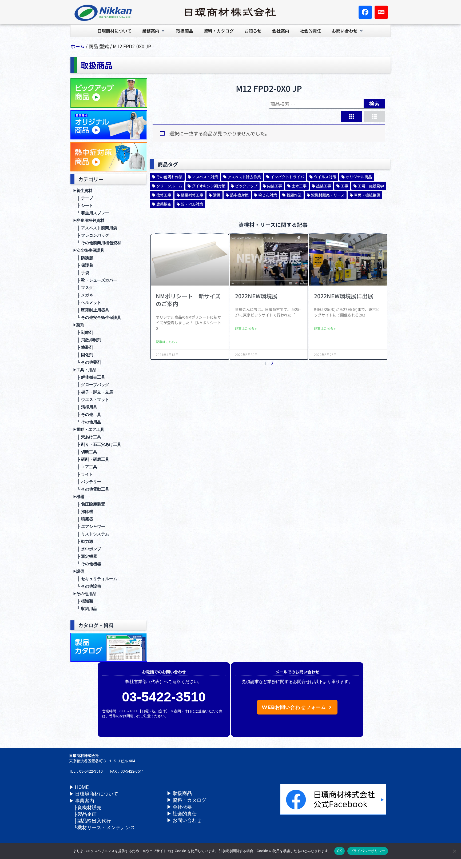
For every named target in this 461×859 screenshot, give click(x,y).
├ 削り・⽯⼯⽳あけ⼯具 (97, 444)
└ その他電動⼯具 (91, 489)
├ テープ (83, 198)
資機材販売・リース (327, 195)
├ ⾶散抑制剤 (87, 340)
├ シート (83, 205)
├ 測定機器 (85, 556)
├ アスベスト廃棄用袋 (95, 228)
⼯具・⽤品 (84, 369)
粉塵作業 (294, 195)
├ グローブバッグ (91, 384)
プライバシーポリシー (368, 851)
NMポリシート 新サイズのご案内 (188, 300)
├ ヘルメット (87, 302)
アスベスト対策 (205, 176)
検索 (374, 103)
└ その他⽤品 (87, 422)
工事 (344, 185)
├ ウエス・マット (91, 399)
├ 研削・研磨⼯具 (91, 459)
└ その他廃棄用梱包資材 (97, 242)
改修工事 (163, 195)
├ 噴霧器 (83, 519)
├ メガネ (83, 295)
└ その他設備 (87, 586)
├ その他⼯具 (87, 414)
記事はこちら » (166, 342)
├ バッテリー (87, 481)
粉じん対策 (267, 195)
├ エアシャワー (89, 526)
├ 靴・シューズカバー (95, 280)
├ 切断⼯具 (85, 451)
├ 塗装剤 (83, 347)
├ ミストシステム (91, 534)
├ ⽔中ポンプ (87, 549)
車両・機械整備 (367, 195)
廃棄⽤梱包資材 (88, 220)
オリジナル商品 (359, 176)
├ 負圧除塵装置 (89, 504)
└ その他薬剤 (87, 362)
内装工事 (274, 185)
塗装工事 (323, 185)
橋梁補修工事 (192, 195)
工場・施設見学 (371, 185)
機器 (78, 496)
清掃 (216, 195)
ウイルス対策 (325, 176)
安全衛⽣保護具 (88, 250)
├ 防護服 (83, 257)
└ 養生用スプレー (91, 213)
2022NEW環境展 (256, 296)
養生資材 (82, 190)
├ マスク (83, 287)
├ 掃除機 (83, 511)
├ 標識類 (83, 601)
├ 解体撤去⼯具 (89, 377)
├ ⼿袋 (81, 272)
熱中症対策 (239, 195)
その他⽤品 (84, 593)
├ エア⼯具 (85, 466)
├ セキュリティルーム (95, 578)
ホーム (77, 46)
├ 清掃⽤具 (85, 407)
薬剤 (78, 325)
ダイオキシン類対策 (208, 185)
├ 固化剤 (83, 354)
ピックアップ (246, 185)
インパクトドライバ (287, 176)
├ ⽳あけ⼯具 (87, 437)
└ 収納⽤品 (85, 608)
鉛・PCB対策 (192, 204)
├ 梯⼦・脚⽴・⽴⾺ (93, 392)
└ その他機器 (87, 563)
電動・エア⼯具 (88, 429)
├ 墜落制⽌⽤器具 (91, 310)
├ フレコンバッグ (91, 235)
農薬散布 (163, 204)
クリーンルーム (169, 185)
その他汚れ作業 (169, 176)
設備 (78, 571)
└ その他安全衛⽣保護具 (97, 317)
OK (339, 851)
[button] (154, 31)
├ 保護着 (83, 265)
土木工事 (299, 185)
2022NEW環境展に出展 (343, 296)
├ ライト (83, 474)
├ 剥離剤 (83, 332)
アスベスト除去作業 (244, 176)
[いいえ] (454, 851)
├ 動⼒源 (83, 541)
